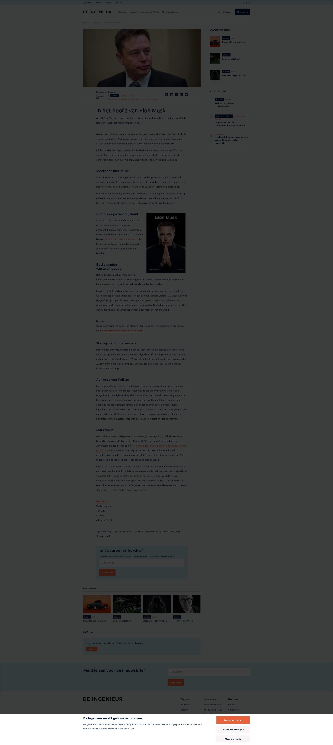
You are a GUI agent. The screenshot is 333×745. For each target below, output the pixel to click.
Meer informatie (233, 738)
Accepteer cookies (233, 720)
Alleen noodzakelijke (233, 729)
